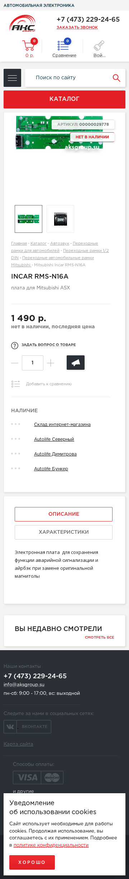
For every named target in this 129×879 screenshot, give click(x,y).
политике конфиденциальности (51, 845)
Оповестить (76, 362)
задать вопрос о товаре (49, 345)
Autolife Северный (54, 439)
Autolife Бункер (51, 469)
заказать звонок (77, 28)
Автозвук (59, 243)
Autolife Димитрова (55, 454)
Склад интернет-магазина (62, 425)
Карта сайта (18, 744)
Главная (19, 243)
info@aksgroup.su (24, 685)
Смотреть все (99, 637)
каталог (64, 99)
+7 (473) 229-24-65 (88, 20)
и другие (23, 792)
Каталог (38, 243)
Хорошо (32, 863)
